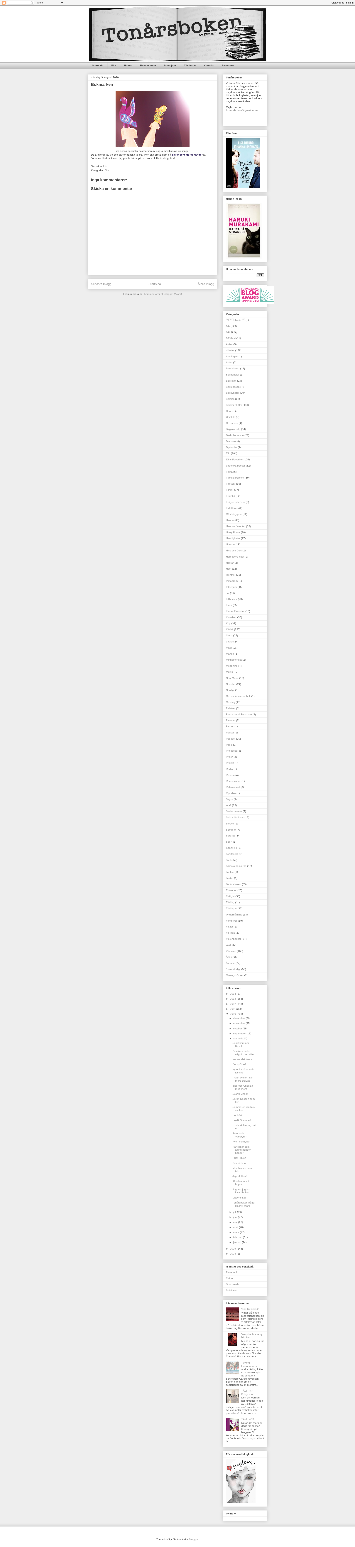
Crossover (232, 423)
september (239, 1033)
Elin (113, 65)
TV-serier (231, 890)
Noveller (231, 684)
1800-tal (231, 338)
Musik (229, 671)
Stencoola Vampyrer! (239, 1135)
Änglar (230, 956)
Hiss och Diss (234, 550)
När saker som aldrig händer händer (241, 1149)
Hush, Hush (239, 1157)
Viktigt (229, 926)
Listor (229, 635)
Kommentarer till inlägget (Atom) (163, 293)
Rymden (231, 793)
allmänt (235, 320)
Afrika (229, 344)
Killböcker (231, 598)
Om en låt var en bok (238, 696)
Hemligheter (233, 538)
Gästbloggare (234, 514)
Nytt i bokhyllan (241, 1141)
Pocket (230, 732)
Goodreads (232, 1284)
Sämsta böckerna (236, 865)
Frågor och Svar (235, 502)
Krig (228, 623)
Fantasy (230, 483)
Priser (229, 756)
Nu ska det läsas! (242, 1059)
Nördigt (230, 690)
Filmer (229, 489)
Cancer (230, 411)
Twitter (230, 1278)
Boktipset (231, 1290)
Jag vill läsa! (239, 1176)
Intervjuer (170, 65)
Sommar (231, 829)
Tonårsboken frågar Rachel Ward (243, 1204)
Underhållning (234, 914)
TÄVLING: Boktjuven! (247, 1392)
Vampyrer (231, 920)
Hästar (230, 562)
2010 (233, 1013)
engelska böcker (235, 465)
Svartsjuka (232, 853)
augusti (237, 1038)
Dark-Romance (235, 435)
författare (231, 507)
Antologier (232, 356)
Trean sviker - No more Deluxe (242, 1079)
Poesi (229, 744)
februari (238, 1237)
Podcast (230, 738)
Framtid (230, 495)
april (236, 1227)
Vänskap (231, 951)
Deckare (231, 441)
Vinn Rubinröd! (250, 1308)
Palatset (230, 708)
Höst (228, 568)
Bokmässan (233, 386)
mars (236, 1232)
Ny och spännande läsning (243, 1071)
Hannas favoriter (235, 526)
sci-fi (228, 805)
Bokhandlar (232, 374)
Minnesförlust (234, 659)
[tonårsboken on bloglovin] (241, 1502)
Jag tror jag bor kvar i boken (241, 1191)
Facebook (228, 65)
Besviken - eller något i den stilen (243, 1053)
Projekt (230, 762)
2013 (233, 998)
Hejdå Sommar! (241, 1120)
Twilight (230, 896)
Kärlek (229, 629)
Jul (227, 593)
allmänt (230, 350)
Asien (229, 362)
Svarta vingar (240, 1093)
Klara (229, 605)
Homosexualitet (235, 556)
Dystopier (231, 447)
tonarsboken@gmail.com (242, 110)
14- (228, 326)
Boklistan (231, 380)
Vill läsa (230, 932)
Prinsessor (232, 750)
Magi (229, 647)
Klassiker (231, 617)
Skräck (230, 823)
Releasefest (233, 787)
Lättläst (230, 641)
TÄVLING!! (247, 1419)
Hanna (128, 65)
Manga (230, 653)
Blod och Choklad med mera (242, 1087)
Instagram (232, 580)
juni (235, 1217)
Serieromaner (234, 811)
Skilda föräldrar (235, 817)
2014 (233, 993)
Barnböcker (232, 368)
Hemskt (230, 544)
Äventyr (230, 963)
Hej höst (237, 1115)
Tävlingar (190, 65)
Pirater (230, 726)
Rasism (230, 775)
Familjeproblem (235, 477)
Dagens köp (239, 1197)
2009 (233, 1248)
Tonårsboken (233, 884)
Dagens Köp (233, 429)
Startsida (97, 65)
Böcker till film (234, 404)
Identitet (230, 574)
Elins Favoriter (234, 459)
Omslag (230, 702)
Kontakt (209, 65)
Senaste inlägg (101, 284)
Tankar (230, 872)
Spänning (231, 847)
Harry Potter (233, 532)
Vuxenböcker (233, 938)
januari (237, 1242)
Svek (229, 859)
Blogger (193, 1539)
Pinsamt (230, 720)
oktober (238, 1028)
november (239, 1023)
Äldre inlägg (206, 284)
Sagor (229, 799)
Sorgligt (230, 835)
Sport (229, 841)
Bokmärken (239, 1162)
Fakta (229, 471)
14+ (228, 332)
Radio (229, 768)
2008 (233, 1253)
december (239, 1018)
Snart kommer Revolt (240, 1044)
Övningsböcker (235, 975)
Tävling (230, 902)
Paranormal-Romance (239, 714)
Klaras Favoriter (235, 611)
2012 (233, 1003)
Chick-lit (230, 416)
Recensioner (148, 65)
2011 (233, 1008)
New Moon (232, 677)
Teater (229, 878)
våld (228, 944)
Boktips (230, 398)
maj (235, 1222)
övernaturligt (233, 969)
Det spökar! (239, 1064)
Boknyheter (232, 392)
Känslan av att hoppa (240, 1183)
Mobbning (232, 665)
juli (235, 1212)
